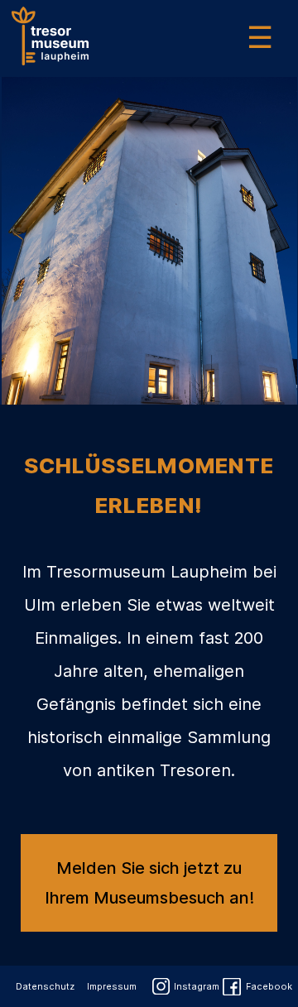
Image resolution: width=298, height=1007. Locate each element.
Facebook (269, 986)
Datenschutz (45, 986)
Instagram (196, 986)
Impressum (112, 986)
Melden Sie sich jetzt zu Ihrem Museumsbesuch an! (149, 883)
